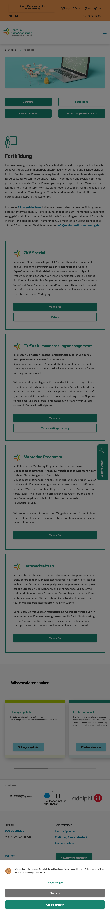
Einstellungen (55, 882)
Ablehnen (55, 892)
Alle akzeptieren (55, 904)
